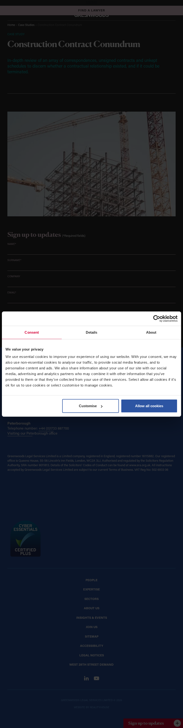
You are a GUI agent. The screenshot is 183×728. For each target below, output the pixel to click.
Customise (88, 406)
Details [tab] (91, 332)
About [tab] (151, 332)
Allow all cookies (149, 406)
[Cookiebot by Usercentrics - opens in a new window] (157, 318)
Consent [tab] (32, 332)
